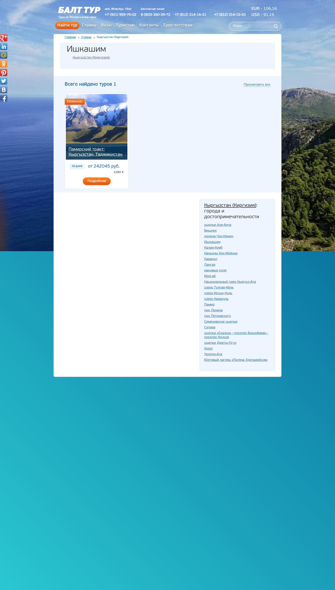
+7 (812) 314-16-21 (190, 15)
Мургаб (210, 276)
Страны (89, 25)
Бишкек (210, 230)
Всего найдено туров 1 (90, 84)
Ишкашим (212, 242)
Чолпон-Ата (213, 354)
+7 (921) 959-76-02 (120, 15)
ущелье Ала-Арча (217, 225)
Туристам (125, 25)
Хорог (208, 348)
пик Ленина (213, 310)
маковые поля (215, 270)
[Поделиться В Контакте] (3, 89)
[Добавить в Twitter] (3, 81)
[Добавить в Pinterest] (3, 72)
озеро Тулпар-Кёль (219, 287)
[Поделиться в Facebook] (3, 98)
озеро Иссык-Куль (218, 293)
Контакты (149, 25)
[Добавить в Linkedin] (3, 46)
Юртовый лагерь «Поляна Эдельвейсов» (236, 360)
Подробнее (97, 181)
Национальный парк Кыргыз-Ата (230, 282)
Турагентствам (178, 25)
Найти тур (67, 25)
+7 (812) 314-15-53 (230, 15)
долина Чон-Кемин (218, 236)
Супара (209, 327)
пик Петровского (217, 316)
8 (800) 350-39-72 (155, 15)
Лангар (209, 265)
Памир (209, 304)
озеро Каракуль (216, 299)
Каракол (210, 259)
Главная (70, 37)
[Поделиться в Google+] (3, 37)
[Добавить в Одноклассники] (3, 63)
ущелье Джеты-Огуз (220, 343)
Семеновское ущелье (220, 322)
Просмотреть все (257, 85)
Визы (106, 25)
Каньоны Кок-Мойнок (221, 253)
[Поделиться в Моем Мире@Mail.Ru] (3, 55)
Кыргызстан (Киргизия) (91, 57)
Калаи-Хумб (213, 248)
